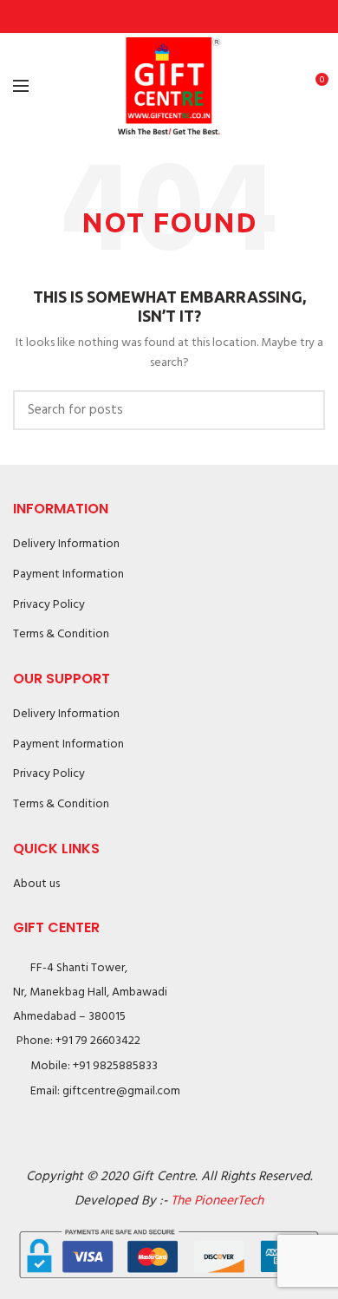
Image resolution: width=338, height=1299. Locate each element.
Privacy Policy (49, 605)
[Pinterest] (169, 16)
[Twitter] (149, 16)
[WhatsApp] (209, 16)
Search (301, 410)
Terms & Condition (61, 634)
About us (36, 884)
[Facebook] (130, 16)
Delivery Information (66, 544)
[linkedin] (189, 16)
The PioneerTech (217, 1201)
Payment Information (68, 574)
